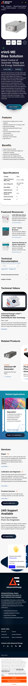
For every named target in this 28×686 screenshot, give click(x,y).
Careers (14, 631)
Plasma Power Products (19, 6)
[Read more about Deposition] (15, 403)
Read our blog (13, 558)
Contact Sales (7, 69)
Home (3, 6)
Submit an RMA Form (9, 503)
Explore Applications (14, 435)
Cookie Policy (11, 673)
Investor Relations (16, 634)
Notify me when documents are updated (11, 263)
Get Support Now (8, 536)
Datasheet (18, 69)
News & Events (5, 637)
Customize (14, 684)
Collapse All (12, 269)
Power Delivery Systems (9, 8)
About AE (3, 631)
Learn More (4, 466)
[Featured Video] (14, 301)
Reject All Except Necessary (14, 681)
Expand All (4, 269)
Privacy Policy (4, 655)
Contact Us (4, 634)
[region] (14, 672)
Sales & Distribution (17, 637)
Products (9, 6)
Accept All (14, 677)
